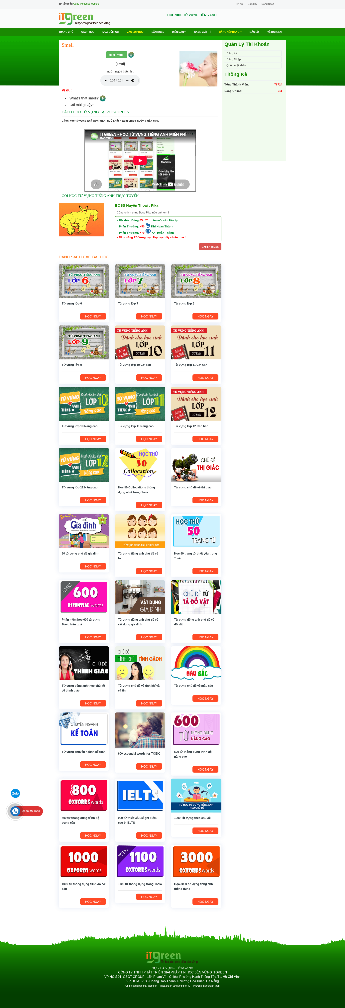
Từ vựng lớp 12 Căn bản (191, 426)
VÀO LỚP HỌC (135, 32)
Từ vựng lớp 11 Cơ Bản (190, 364)
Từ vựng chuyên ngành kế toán (83, 751)
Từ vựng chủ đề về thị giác (192, 487)
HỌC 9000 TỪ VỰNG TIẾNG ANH (192, 15)
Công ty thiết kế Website (86, 3)
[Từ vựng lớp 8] (196, 280)
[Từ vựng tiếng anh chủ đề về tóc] (140, 530)
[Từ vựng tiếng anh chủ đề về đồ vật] (196, 596)
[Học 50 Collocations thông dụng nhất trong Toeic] (140, 464)
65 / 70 (144, 220)
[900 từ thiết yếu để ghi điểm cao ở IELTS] (140, 795)
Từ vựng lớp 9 (72, 364)
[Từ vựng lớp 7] (140, 280)
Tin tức (239, 4)
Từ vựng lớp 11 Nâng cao (136, 426)
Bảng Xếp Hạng (229, 32)
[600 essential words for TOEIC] (140, 730)
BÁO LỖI (254, 32)
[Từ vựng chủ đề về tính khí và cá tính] (140, 663)
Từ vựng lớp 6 (72, 303)
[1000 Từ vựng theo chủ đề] (196, 795)
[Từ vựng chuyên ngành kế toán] (84, 729)
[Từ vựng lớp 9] (84, 342)
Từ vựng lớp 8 (184, 303)
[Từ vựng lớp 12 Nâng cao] (84, 464)
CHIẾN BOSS (210, 246)
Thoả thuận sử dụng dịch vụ (175, 985)
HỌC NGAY (93, 316)
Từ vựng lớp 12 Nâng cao (79, 487)
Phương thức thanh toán (206, 985)
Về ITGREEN (274, 32)
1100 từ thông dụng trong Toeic (140, 884)
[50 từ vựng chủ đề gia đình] (84, 530)
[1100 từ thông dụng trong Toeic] (140, 861)
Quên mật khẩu (236, 65)
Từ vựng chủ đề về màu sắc (193, 685)
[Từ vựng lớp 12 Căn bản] (196, 403)
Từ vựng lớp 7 (128, 303)
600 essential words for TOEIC (139, 753)
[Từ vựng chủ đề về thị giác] (196, 464)
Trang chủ (66, 32)
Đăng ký (252, 4)
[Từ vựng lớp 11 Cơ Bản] (196, 342)
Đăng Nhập (268, 4)
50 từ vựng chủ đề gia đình (80, 553)
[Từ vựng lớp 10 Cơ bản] (140, 342)
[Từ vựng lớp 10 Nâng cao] (84, 403)
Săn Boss (158, 32)
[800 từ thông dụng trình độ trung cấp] (84, 795)
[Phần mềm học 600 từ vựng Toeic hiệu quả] (84, 596)
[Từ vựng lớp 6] (84, 280)
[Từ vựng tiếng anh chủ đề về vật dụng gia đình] (140, 596)
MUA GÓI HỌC (110, 32)
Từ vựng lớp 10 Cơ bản (134, 364)
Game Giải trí (202, 32)
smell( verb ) (117, 54)
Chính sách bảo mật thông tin (141, 985)
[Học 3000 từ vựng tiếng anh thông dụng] (196, 861)
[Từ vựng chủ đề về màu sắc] (196, 663)
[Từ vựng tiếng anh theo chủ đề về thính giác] (84, 663)
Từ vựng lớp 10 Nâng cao (79, 426)
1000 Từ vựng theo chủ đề (192, 817)
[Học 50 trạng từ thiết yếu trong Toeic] (196, 530)
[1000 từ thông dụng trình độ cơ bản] (84, 861)
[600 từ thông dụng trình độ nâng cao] (196, 729)
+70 (142, 232)
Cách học (87, 32)
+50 (142, 226)
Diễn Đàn (178, 32)
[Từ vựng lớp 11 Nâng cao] (140, 403)
